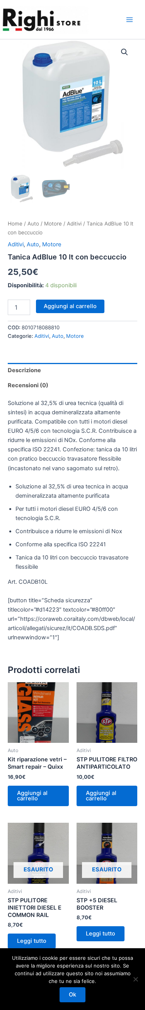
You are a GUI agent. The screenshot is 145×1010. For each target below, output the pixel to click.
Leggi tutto (31, 940)
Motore (53, 223)
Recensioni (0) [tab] (28, 385)
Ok (72, 994)
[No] (135, 979)
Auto (33, 223)
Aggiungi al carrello (70, 306)
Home (15, 223)
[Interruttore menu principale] (129, 19)
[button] (124, 52)
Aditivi (74, 223)
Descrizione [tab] (24, 370)
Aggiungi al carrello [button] (32, 796)
